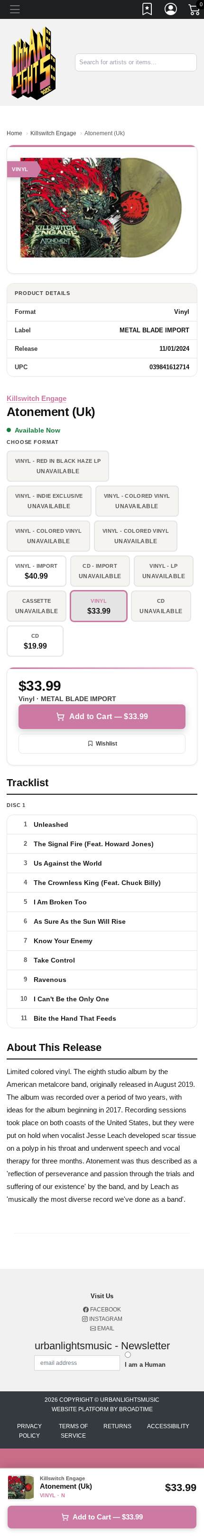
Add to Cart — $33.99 (108, 716)
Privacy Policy (29, 1431)
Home (14, 133)
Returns (117, 1426)
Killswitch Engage (53, 133)
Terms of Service (73, 1431)
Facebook (105, 1309)
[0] (195, 11)
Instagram (105, 1319)
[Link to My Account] (171, 11)
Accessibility (168, 1426)
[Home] (34, 61)
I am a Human (145, 1364)
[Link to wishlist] (147, 11)
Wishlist (106, 743)
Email (105, 1328)
